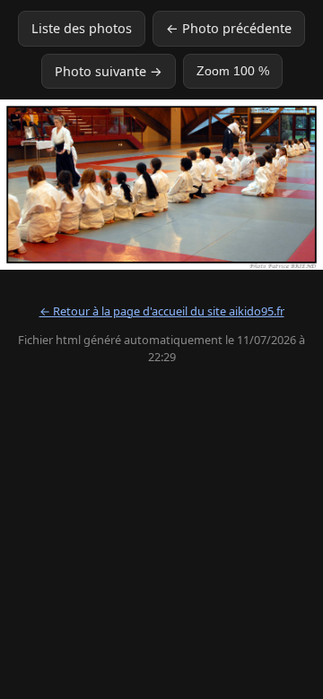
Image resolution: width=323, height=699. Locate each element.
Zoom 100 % (232, 71)
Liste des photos (81, 28)
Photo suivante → (108, 71)
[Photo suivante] (266, 184)
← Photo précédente (229, 28)
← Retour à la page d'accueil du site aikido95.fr (161, 311)
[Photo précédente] (56, 184)
